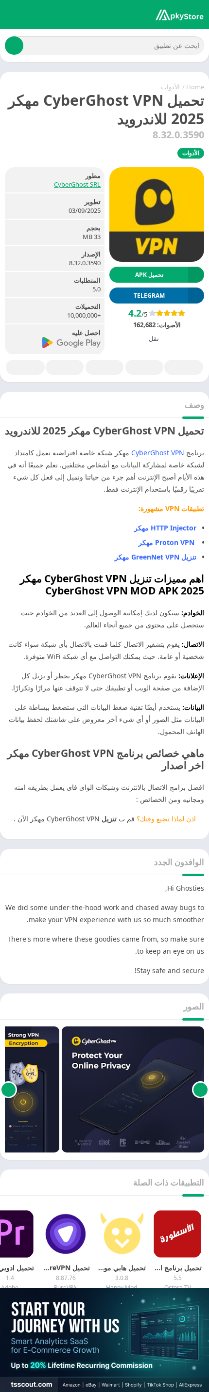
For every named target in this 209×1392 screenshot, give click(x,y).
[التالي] (8, 1089)
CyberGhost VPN (158, 452)
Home (195, 86)
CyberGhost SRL (77, 184)
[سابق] (200, 1089)
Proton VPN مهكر (167, 542)
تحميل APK (149, 275)
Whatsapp (25, 367)
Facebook (183, 367)
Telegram (65, 367)
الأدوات (170, 86)
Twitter (144, 367)
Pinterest (104, 367)
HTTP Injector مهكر (165, 527)
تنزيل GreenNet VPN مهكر (154, 556)
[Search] (14, 45)
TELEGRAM (149, 295)
